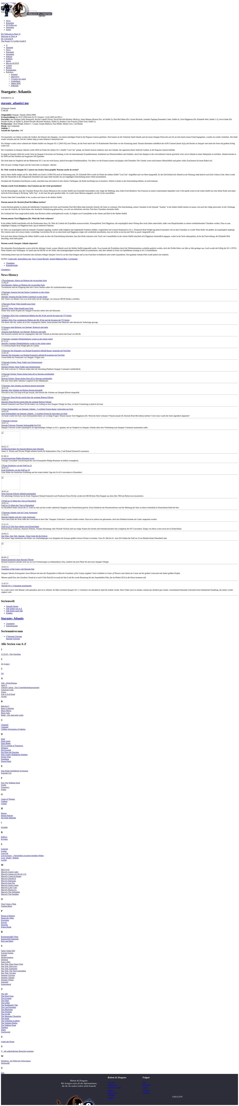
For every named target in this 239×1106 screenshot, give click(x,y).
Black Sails (5, 713)
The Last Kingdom (8, 1007)
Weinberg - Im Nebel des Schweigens (16, 1061)
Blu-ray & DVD (12, 63)
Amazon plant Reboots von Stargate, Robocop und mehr (23, 332)
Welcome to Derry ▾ (9, 36)
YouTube (146, 1093)
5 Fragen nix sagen (18, 79)
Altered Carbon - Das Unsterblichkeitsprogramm (20, 688)
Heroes (4, 813)
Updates (9, 613)
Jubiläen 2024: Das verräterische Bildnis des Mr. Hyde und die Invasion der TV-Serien (35, 320)
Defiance (4, 748)
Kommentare (11, 70)
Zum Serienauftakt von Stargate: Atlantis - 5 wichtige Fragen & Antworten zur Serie (34, 414)
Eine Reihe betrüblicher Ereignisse (14, 771)
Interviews (15, 77)
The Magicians (7, 1009)
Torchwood (5, 1032)
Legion (4, 851)
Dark (3, 739)
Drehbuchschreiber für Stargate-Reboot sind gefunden (22, 449)
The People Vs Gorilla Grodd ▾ (13, 41)
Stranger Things (7, 980)
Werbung (111, 1095)
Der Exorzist (6, 750)
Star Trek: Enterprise (9, 969)
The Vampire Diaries (9, 1023)
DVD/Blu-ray (11, 25)
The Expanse (6, 998)
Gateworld (12, 259)
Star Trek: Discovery (9, 966)
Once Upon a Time (8, 904)
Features (14, 74)
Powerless (5, 920)
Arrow (3, 692)
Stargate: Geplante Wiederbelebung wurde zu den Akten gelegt (26, 343)
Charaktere (10, 263)
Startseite (9, 48)
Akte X (4, 685)
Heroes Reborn (7, 815)
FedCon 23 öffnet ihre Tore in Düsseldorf (17, 505)
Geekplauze (15, 81)
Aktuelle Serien (12, 606)
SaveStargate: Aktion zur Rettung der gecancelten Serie (23, 285)
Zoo (2, 1073)
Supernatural (6, 984)
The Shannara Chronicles (11, 1016)
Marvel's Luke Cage (9, 887)
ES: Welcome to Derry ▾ (10, 34)
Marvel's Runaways (9, 890)
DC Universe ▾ (7, 39)
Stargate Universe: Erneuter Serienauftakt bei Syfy (21, 425)
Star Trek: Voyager (8, 973)
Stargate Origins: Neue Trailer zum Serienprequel (20, 367)
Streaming (10, 27)
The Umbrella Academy (10, 1021)
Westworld (5, 1063)
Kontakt (111, 1098)
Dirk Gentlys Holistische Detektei (14, 755)
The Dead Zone (7, 996)
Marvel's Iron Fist (8, 883)
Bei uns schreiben (114, 1087)
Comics (9, 65)
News (8, 21)
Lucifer (4, 860)
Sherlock (4, 960)
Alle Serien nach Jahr (14, 611)
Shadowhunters (7, 957)
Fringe (3, 789)
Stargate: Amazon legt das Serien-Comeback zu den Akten (24, 297)
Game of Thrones (8, 799)
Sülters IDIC (16, 83)
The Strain (5, 1018)
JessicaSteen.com (24, 259)
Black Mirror (6, 711)
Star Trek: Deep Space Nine (12, 964)
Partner (111, 1090)
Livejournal (72, 259)
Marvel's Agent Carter (9, 872)
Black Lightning (7, 708)
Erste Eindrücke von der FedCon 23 (15, 470)
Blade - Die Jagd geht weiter (12, 715)
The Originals (6, 1012)
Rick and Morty (7, 941)
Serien (8, 30)
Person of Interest (8, 916)
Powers (4, 922)
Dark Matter (6, 743)
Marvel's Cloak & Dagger (11, 876)
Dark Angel (5, 741)
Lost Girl (4, 853)
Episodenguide (12, 265)
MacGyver (5, 870)
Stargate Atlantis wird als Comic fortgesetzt (18, 517)
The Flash (5, 1001)
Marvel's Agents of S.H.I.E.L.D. (14, 874)
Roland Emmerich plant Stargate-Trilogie (17, 560)
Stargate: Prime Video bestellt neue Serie (17, 308)
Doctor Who (6, 757)
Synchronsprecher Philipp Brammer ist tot (17, 458)
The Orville (5, 1014)
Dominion (5, 759)
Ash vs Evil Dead (8, 694)
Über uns (111, 1082)
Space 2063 (5, 962)
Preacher (4, 925)
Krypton (4, 839)
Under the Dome (7, 1042)
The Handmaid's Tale (9, 1005)
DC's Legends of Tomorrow (12, 746)
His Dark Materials (8, 818)
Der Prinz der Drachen (10, 752)
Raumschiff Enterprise (10, 939)
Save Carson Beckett (40, 259)
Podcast (9, 56)
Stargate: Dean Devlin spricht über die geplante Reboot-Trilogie (26, 402)
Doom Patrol (6, 761)
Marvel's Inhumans (8, 881)
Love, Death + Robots (10, 858)
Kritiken (9, 59)
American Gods (7, 690)
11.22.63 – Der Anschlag (11, 654)
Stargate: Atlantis (12, 618)
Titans (3, 1030)
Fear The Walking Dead (10, 783)
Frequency (5, 787)
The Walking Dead (8, 1025)
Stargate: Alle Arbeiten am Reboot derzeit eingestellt (21, 390)
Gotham (4, 801)
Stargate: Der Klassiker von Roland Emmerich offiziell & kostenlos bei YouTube (33, 355)
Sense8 (4, 955)
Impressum (112, 1085)
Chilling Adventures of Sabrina (13, 729)
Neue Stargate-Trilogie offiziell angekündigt (18, 494)
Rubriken (9, 72)
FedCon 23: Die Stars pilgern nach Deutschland (20, 526)
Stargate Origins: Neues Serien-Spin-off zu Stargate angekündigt (26, 378)
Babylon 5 (5, 706)
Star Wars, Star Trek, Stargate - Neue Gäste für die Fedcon (24, 536)
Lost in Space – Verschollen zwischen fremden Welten (22, 856)
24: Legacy (5, 664)
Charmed (4, 725)
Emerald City (6, 773)
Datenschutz (112, 1093)
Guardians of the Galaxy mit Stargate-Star (17, 569)
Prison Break (6, 927)
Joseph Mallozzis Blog (58, 259)
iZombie (4, 827)
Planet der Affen (7, 918)
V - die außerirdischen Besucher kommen (17, 1051)
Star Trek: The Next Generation (13, 971)
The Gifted (5, 1003)
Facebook (146, 1085)
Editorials (14, 86)
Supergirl (4, 982)
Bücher (9, 68)
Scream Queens (7, 953)
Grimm (4, 804)
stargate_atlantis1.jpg (15, 103)
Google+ (146, 1090)
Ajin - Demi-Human (9, 683)
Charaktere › (6, 270)
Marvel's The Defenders (10, 892)
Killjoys (4, 837)
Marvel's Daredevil (8, 879)
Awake (4, 696)
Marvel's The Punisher (10, 894)
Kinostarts (10, 23)
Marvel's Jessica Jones (9, 885)
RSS (144, 1082)
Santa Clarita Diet (8, 951)
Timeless (4, 1027)
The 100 (4, 994)
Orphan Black (6, 906)
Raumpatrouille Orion (9, 937)
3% (2, 673)
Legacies (4, 849)
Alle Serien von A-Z (14, 609)
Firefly (3, 785)
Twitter (145, 1087)
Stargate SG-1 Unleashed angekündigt (16, 586)
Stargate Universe (13, 639)
